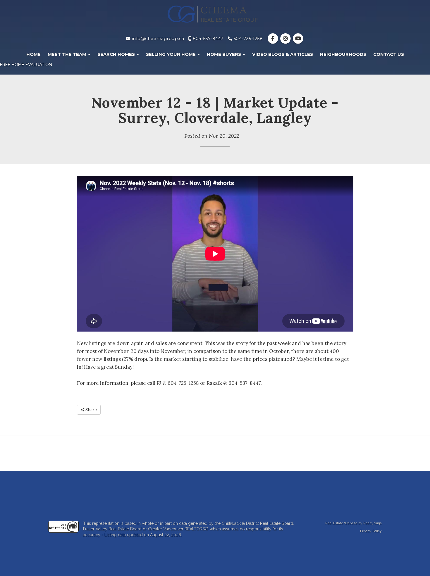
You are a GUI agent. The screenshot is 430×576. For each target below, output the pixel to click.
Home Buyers (224, 54)
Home (33, 54)
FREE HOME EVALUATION (26, 64)
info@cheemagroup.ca (157, 38)
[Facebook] (273, 38)
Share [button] (90, 409)
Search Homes (116, 54)
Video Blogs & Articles (282, 54)
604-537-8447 (207, 38)
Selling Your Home (171, 54)
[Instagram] (286, 38)
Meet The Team (67, 54)
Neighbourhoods (343, 54)
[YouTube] (298, 38)
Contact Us (388, 54)
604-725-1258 (247, 38)
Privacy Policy (371, 531)
